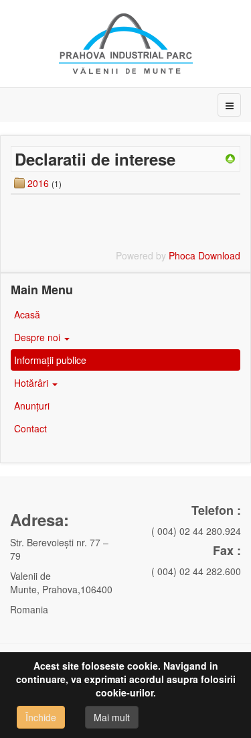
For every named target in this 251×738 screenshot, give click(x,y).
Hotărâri (32, 382)
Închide (40, 717)
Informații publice (51, 360)
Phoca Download (204, 255)
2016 (38, 183)
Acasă (27, 314)
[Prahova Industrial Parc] (126, 43)
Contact (30, 428)
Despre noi (38, 337)
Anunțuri (32, 405)
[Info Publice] (230, 157)
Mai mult (112, 717)
